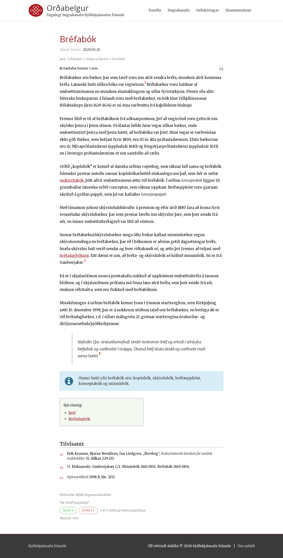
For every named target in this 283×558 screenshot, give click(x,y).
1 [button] (61, 454)
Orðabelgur (67, 8)
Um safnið (246, 546)
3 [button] (61, 478)
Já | (70, 510)
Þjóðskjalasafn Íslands (47, 546)
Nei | (89, 510)
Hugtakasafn (178, 10)
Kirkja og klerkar (97, 59)
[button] (145, 84)
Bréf (72, 413)
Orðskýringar (207, 10)
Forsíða (155, 10)
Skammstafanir (238, 10)
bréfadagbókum (74, 255)
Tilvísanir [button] (72, 444)
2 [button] (61, 467)
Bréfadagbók (79, 419)
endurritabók (72, 180)
